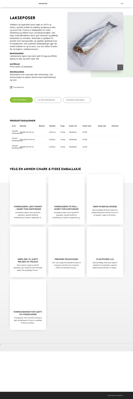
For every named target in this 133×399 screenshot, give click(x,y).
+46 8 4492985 (97, 359)
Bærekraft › (70, 365)
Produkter (43, 4)
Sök (122, 3)
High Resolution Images (75, 100)
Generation (119, 395)
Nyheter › (70, 367)
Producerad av (112, 395)
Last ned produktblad (46, 100)
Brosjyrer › (70, 363)
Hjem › (69, 359)
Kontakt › (70, 369)
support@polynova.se (98, 361)
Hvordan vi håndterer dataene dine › (98, 372)
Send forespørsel (20, 100)
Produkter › (70, 361)
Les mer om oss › (15, 385)
